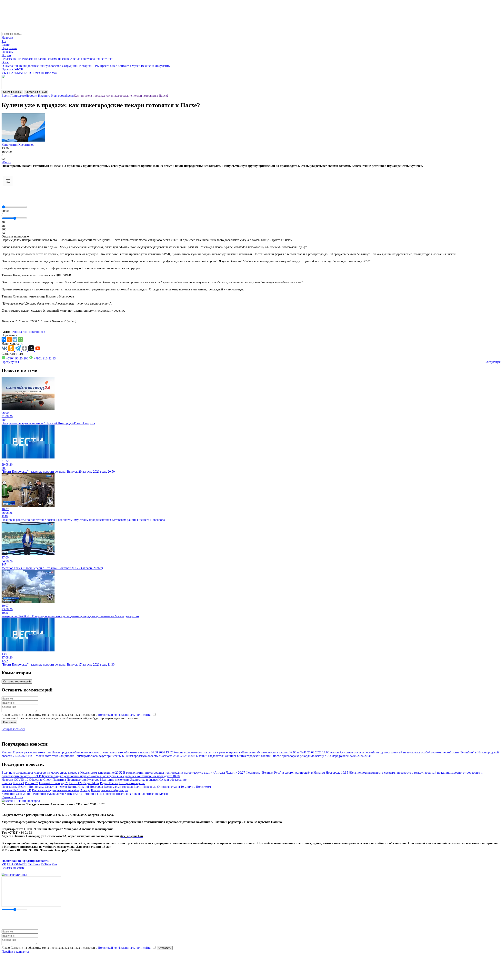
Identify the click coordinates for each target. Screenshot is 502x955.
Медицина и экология (114, 779)
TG (30, 73)
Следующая (492, 362)
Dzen (36, 73)
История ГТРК (89, 65)
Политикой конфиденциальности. (25, 860)
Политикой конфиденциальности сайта (124, 714)
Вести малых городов (118, 786)
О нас (5, 62)
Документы (162, 65)
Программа (9, 48)
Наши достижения (31, 65)
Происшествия (76, 779)
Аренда (85, 790)
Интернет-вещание (132, 783)
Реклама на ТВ (11, 58)
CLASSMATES (17, 73)
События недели (56, 786)
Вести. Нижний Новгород (85, 786)
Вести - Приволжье (31, 786)
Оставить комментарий (17, 681)
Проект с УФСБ (12, 69)
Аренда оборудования (85, 58)
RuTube (46, 73)
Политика (59, 779)
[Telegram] (15, 339)
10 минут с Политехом (196, 786)
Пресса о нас (108, 65)
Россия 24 (31, 783)
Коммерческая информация (109, 790)
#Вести (6, 162)
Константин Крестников (18, 144)
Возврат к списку (13, 729)
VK (4, 73)
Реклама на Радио (44, 790)
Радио (6, 44)
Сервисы (8, 797)
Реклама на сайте (57, 58)
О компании (10, 65)
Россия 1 (18, 783)
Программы (9, 786)
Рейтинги (106, 58)
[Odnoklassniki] (9, 339)
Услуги (6, 55)
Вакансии (147, 65)
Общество (36, 779)
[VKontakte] (4, 339)
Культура (93, 779)
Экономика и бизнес (144, 779)
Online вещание (12, 91)
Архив (18, 797)
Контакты (124, 65)
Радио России (109, 783)
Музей (136, 65)
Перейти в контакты (15, 951)
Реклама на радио (34, 58)
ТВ (4, 41)
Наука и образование (172, 779)
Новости (7, 37)
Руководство (52, 65)
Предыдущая (10, 362)
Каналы (7, 783)
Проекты (8, 51)
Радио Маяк (91, 783)
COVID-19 (21, 779)
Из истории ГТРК (90, 793)
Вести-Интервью (145, 786)
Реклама (7, 790)
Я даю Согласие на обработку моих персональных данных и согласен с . (77, 714)
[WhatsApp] (20, 339)
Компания (8, 793)
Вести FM (76, 783)
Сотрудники (70, 65)
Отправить (9, 722)
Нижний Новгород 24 (53, 783)
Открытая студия (168, 786)
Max (54, 73)
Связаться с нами (36, 91)
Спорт (47, 779)
